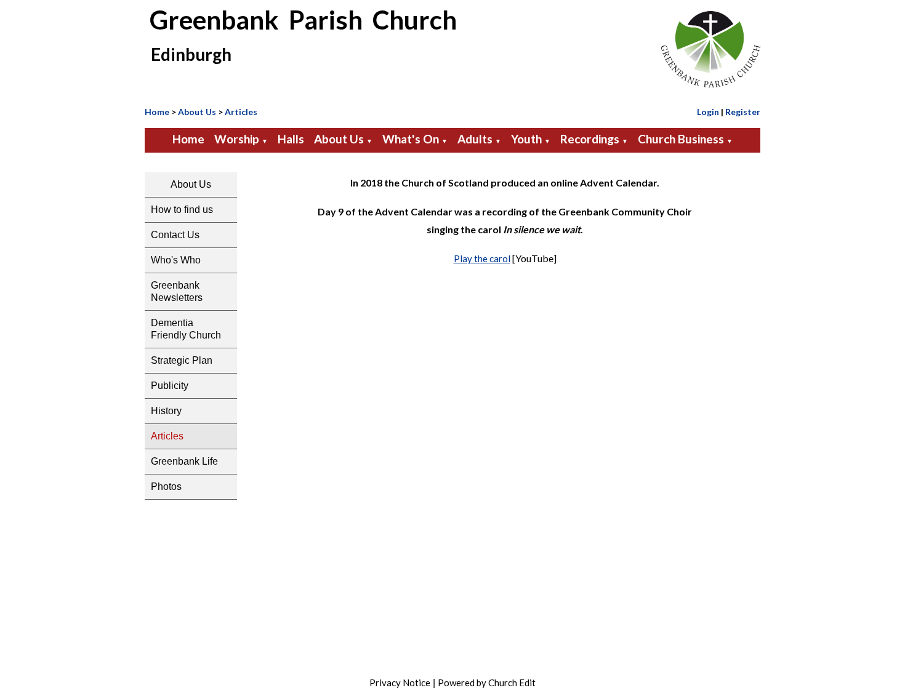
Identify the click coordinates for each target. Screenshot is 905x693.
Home (157, 111)
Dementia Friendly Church (186, 329)
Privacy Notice (399, 682)
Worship (236, 139)
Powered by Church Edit (487, 682)
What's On (410, 139)
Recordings (589, 139)
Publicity (169, 385)
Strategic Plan (181, 360)
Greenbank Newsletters (177, 291)
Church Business (681, 139)
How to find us (182, 209)
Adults (475, 139)
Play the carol (482, 258)
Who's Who (176, 260)
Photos (166, 486)
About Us (197, 111)
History (166, 411)
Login (708, 111)
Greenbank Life (184, 461)
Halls (291, 139)
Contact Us (175, 235)
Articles (241, 111)
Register (742, 111)
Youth (526, 139)
